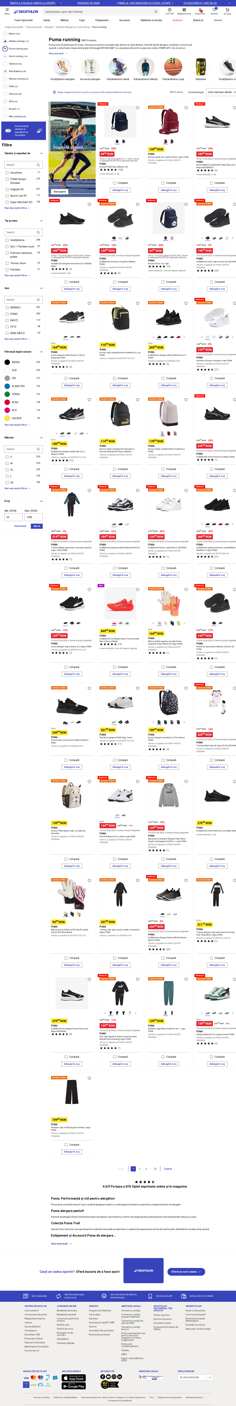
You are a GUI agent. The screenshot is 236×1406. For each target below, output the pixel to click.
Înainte (168, 1169)
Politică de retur (65, 1329)
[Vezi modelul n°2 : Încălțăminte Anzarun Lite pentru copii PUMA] (214, 337)
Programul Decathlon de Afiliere (165, 1328)
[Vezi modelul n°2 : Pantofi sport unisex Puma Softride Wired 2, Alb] (71, 722)
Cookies (125, 1350)
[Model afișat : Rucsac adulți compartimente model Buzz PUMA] (162, 433)
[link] (59, 192)
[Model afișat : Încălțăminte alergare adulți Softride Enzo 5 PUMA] (159, 337)
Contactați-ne (32, 1350)
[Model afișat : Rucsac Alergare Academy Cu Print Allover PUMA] (159, 722)
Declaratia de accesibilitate (120, 1401)
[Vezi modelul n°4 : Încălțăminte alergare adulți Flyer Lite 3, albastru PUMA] (81, 433)
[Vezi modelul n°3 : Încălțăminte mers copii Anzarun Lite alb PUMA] (220, 238)
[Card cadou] (55, 1378)
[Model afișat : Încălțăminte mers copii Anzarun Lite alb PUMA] (207, 238)
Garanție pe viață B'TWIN (101, 1322)
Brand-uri (198, 20)
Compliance (31, 1330)
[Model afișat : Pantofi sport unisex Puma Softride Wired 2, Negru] (65, 722)
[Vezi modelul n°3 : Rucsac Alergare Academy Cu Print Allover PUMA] (172, 722)
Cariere (28, 1322)
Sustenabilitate (33, 1326)
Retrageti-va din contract (65, 1334)
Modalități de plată (66, 1314)
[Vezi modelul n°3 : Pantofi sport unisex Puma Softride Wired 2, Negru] (78, 722)
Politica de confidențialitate (129, 1345)
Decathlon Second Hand (101, 1330)
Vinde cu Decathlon (195, 1310)
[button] (23, 173)
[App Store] (74, 1380)
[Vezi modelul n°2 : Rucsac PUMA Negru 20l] (123, 141)
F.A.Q (151, 1397)
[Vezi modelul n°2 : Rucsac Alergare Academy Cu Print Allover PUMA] (165, 722)
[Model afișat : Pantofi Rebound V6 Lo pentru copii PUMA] (117, 815)
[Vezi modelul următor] (232, 238)
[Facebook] (102, 1377)
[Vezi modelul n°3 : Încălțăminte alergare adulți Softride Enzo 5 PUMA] (172, 337)
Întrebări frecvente (195, 1325)
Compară (123, 182)
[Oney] (33, 1384)
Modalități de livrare (67, 1310)
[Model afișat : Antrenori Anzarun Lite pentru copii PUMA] (207, 337)
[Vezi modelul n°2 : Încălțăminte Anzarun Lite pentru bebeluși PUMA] (120, 238)
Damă (46, 20)
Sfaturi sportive (161, 1315)
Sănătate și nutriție (151, 20)
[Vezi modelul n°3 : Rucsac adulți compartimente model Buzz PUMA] (175, 433)
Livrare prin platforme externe (68, 1319)
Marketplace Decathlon (37, 1346)
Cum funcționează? (196, 1314)
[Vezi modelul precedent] (201, 238)
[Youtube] (108, 1377)
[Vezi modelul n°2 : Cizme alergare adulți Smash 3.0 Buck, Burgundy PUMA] (71, 337)
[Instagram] (114, 1377)
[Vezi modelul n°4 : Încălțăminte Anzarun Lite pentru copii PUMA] (226, 337)
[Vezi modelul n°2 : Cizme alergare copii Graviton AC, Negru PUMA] (71, 623)
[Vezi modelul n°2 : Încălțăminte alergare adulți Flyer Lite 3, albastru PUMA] (68, 433)
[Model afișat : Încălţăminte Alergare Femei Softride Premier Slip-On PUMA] (162, 914)
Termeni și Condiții (41, 1397)
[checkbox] (23, 362)
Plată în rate (63, 1325)
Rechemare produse (99, 1334)
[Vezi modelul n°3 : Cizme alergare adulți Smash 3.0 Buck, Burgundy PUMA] (78, 337)
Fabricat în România (35, 1342)
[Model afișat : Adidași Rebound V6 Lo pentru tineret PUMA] (207, 1013)
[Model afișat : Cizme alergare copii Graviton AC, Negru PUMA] (65, 623)
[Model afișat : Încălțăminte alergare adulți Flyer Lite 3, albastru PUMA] (62, 433)
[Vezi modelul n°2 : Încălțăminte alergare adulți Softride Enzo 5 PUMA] (165, 337)
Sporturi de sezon (162, 1319)
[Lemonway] (48, 1384)
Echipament (102, 20)
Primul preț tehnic (34, 1338)
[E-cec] (26, 1386)
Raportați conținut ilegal (198, 1329)
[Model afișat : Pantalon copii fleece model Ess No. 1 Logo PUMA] (165, 1013)
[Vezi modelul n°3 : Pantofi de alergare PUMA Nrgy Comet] (126, 722)
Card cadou (95, 1314)
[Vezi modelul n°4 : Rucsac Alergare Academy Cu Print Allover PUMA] (178, 722)
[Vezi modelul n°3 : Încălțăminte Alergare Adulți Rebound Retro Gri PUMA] (126, 524)
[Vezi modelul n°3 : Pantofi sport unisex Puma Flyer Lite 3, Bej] (75, 433)
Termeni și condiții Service (130, 1328)
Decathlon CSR (32, 1334)
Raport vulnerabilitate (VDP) (132, 1359)
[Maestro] (40, 1378)
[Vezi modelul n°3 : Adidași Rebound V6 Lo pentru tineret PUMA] (220, 1013)
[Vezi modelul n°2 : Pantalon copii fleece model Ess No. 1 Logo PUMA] (172, 1013)
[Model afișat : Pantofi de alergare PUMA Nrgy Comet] (114, 722)
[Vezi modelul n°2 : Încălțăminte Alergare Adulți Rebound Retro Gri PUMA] (120, 524)
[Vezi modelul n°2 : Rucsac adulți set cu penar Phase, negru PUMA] (172, 141)
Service (93, 1326)
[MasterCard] (33, 1378)
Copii (82, 20)
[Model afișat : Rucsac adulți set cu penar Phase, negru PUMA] (165, 141)
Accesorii (124, 20)
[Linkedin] (119, 1377)
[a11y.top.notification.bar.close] (229, 3)
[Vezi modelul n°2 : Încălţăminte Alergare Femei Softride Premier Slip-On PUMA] (168, 914)
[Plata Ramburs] (40, 1385)
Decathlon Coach (162, 1323)
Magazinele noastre (35, 1318)
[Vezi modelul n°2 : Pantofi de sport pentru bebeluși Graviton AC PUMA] (220, 623)
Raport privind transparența (170, 1397)
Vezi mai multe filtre (15, 208)
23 (155, 1169)
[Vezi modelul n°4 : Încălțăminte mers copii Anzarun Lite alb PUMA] (226, 238)
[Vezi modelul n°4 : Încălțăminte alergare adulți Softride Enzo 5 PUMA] (178, 337)
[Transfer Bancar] (48, 1379)
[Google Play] (74, 1387)
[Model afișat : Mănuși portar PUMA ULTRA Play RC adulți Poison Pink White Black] (65, 914)
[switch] (8, 130)
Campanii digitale (65, 1343)
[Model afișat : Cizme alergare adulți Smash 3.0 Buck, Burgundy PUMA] (65, 337)
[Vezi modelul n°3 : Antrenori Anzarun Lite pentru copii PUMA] (220, 337)
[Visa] (26, 1377)
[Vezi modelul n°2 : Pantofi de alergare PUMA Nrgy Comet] (120, 722)
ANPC (124, 1354)
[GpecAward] (110, 1387)
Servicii (218, 20)
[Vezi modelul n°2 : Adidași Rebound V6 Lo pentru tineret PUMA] (214, 1013)
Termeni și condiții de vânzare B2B (132, 1322)
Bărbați (65, 20)
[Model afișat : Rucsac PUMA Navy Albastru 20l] (117, 141)
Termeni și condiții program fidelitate (130, 1315)
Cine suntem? (32, 1310)
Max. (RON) (31, 510)
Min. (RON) (10, 510)
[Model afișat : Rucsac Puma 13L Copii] (165, 238)
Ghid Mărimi (63, 1339)
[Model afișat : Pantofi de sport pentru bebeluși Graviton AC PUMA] (214, 623)
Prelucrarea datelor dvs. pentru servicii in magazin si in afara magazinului (133, 1336)
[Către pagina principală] (26, 11)
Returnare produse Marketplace (195, 1319)
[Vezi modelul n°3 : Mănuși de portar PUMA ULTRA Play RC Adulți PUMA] (78, 914)
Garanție (93, 1318)
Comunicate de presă (36, 1314)
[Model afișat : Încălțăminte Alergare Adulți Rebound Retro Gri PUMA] (114, 524)
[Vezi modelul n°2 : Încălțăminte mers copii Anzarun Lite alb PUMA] (214, 238)
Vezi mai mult (56, 53)
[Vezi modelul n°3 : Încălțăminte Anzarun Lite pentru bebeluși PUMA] (126, 238)
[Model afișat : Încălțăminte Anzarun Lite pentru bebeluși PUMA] (114, 238)
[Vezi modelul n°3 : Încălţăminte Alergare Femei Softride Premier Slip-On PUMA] (175, 914)
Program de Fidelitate (100, 1310)
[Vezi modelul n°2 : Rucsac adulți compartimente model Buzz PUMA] (168, 433)
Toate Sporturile (23, 20)
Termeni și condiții (130, 1310)
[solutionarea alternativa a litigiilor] (151, 1378)
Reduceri (178, 20)
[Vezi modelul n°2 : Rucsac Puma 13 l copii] (172, 238)
